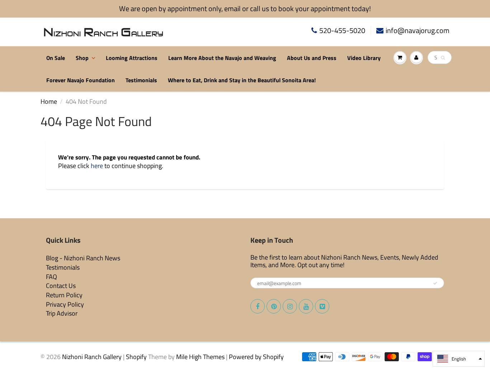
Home (49, 101)
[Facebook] (257, 306)
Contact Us (61, 285)
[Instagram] (290, 306)
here (97, 166)
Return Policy (64, 295)
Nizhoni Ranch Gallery (92, 357)
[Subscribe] (435, 283)
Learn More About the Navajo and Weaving (222, 58)
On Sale (55, 58)
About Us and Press (311, 58)
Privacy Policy (65, 304)
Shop (82, 58)
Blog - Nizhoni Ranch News (83, 258)
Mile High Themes (200, 357)
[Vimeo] (322, 306)
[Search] (442, 58)
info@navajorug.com (417, 30)
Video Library (364, 58)
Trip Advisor (61, 313)
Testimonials (141, 80)
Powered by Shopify (256, 357)
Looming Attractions (131, 58)
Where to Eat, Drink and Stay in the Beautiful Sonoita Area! (242, 80)
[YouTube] (306, 306)
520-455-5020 (342, 30)
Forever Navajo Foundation (80, 80)
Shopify (136, 357)
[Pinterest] (274, 306)
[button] (459, 359)
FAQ (51, 277)
